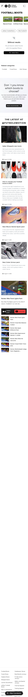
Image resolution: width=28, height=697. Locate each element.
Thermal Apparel (19, 685)
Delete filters (15, 52)
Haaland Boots (5, 677)
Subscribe (21, 311)
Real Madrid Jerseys (20, 674)
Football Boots (5, 671)
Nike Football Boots (6, 689)
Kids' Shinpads (23, 69)
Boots (3, 127)
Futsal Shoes (13, 69)
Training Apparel (19, 688)
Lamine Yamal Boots (6, 682)
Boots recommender (13, 105)
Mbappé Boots (5, 679)
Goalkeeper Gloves (20, 671)
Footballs (4, 69)
